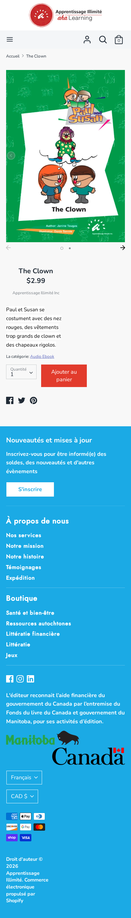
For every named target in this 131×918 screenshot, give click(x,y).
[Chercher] (103, 37)
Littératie (18, 644)
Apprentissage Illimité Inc (35, 293)
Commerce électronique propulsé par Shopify (27, 890)
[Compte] (87, 37)
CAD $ (19, 796)
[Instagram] (20, 680)
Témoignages (23, 567)
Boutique (21, 598)
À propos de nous (37, 520)
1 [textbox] (12, 374)
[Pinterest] (31, 680)
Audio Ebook (42, 356)
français (21, 777)
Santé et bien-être (30, 613)
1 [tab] (61, 248)
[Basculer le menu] (9, 39)
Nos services (23, 535)
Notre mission (25, 546)
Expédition (20, 578)
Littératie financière (33, 634)
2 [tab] (70, 248)
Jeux (11, 655)
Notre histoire (25, 556)
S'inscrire (30, 489)
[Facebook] (10, 680)
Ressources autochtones (38, 623)
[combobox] (21, 372)
